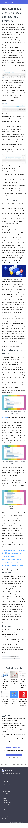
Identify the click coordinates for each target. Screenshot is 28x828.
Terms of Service (7, 812)
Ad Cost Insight (6, 784)
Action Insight (6, 789)
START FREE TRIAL (14, 755)
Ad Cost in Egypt (6, 791)
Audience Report (6, 802)
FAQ (4, 809)
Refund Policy (6, 816)
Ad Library (5, 800)
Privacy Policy (6, 814)
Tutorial (4, 798)
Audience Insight (6, 787)
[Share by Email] (14, 764)
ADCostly (5, 417)
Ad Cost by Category (7, 804)
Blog (4, 796)
